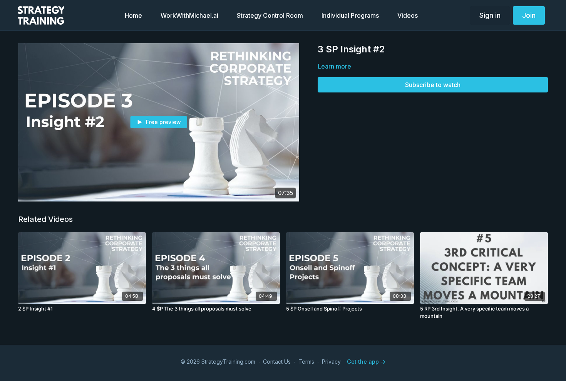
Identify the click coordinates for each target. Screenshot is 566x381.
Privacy (331, 361)
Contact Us (277, 361)
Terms (306, 361)
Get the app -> (366, 361)
